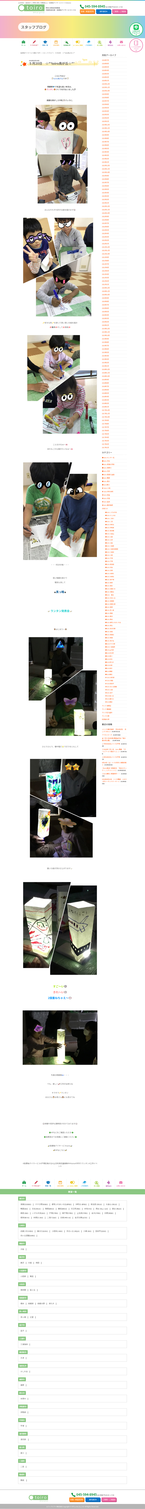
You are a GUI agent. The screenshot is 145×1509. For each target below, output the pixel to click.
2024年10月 (106, 131)
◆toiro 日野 (109, 570)
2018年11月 (106, 373)
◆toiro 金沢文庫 (110, 628)
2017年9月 (105, 420)
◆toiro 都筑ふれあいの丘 (113, 622)
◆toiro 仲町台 (109, 524)
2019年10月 (106, 335)
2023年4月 (105, 193)
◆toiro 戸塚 (109, 561)
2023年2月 (105, 199)
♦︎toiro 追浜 (106, 502)
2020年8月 (105, 301)
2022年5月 (105, 230)
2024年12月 (106, 125)
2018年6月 (105, 390)
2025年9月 (105, 94)
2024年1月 (105, 162)
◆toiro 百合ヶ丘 (110, 598)
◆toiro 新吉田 (109, 564)
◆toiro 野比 (109, 625)
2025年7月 (105, 101)
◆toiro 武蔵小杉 (110, 589)
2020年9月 (105, 298)
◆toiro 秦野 (109, 607)
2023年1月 (105, 203)
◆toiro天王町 (109, 653)
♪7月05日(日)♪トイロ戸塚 (111, 744)
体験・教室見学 (87, 11)
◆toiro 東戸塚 (109, 579)
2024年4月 (105, 152)
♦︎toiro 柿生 (106, 495)
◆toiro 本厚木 (109, 573)
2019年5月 (105, 352)
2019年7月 (105, 345)
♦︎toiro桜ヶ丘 (109, 696)
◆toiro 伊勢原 (109, 527)
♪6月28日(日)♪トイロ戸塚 (111, 757)
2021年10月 (106, 254)
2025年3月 (105, 114)
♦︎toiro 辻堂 (109, 690)
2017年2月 (105, 444)
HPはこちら (60, 1150)
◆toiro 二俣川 (109, 518)
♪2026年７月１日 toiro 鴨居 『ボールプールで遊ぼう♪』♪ (114, 750)
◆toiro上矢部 (109, 650)
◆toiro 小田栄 (109, 552)
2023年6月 (105, 186)
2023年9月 (105, 176)
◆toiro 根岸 (109, 583)
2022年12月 (106, 206)
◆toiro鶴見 (108, 674)
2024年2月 (105, 159)
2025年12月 (106, 84)
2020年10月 (106, 294)
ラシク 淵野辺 (106, 706)
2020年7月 (105, 305)
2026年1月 (105, 80)
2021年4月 (105, 274)
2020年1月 (105, 325)
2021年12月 (106, 247)
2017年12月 (106, 410)
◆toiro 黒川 (106, 481)
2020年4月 (105, 315)
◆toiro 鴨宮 (106, 478)
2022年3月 (105, 237)
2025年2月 (105, 118)
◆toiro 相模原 (109, 601)
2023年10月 (106, 172)
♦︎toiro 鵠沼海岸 (107, 505)
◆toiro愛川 (108, 656)
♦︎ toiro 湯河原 (109, 677)
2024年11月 (106, 128)
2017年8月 (105, 424)
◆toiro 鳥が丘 (109, 641)
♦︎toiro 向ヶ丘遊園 (111, 687)
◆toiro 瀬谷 (109, 595)
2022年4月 (105, 233)
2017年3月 (105, 441)
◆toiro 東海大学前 (108, 464)
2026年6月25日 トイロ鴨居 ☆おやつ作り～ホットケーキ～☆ (114, 780)
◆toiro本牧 (108, 659)
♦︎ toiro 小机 (106, 488)
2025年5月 (105, 108)
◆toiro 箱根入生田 (108, 474)
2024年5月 (105, 148)
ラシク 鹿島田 (106, 709)
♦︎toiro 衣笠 (106, 498)
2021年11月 (106, 250)
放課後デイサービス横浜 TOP (30, 53)
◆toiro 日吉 (109, 567)
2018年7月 (105, 386)
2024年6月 (105, 145)
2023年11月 (106, 169)
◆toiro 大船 (109, 543)
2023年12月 (106, 165)
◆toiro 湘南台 (109, 592)
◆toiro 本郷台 (109, 576)
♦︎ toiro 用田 (109, 680)
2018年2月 (105, 403)
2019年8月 (105, 342)
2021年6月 (105, 267)
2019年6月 (105, 349)
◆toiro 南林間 (109, 531)
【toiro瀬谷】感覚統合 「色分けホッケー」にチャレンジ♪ (114, 769)
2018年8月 (105, 383)
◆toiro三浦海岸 (110, 647)
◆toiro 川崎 (109, 555)
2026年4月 (105, 70)
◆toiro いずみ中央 (111, 512)
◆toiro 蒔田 (109, 613)
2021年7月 (105, 264)
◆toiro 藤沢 (109, 616)
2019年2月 (105, 362)
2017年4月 (105, 437)
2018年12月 (106, 369)
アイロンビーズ (107, 735)
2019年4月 (105, 356)
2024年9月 (105, 135)
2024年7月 (105, 142)
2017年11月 (106, 413)
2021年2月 (105, 281)
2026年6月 (105, 63)
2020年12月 (106, 288)
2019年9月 (105, 339)
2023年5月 (105, 189)
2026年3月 (105, 74)
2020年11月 (106, 291)
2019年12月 (106, 328)
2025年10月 (106, 91)
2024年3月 (105, 155)
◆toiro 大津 (109, 540)
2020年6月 (105, 308)
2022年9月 (105, 216)
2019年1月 (105, 366)
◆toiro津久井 (109, 662)
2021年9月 (105, 257)
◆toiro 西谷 (109, 619)
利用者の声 (105, 719)
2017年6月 (105, 430)
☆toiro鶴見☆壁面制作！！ (111, 774)
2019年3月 (105, 359)
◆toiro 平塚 (109, 558)
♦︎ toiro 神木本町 (107, 491)
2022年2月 (105, 240)
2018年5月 (105, 393)
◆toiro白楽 (108, 665)
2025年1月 (105, 121)
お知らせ (105, 508)
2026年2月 (105, 77)
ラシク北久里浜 (107, 712)
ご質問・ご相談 (119, 11)
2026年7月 (105, 60)
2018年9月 (105, 379)
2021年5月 (105, 271)
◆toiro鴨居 (108, 671)
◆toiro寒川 (106, 485)
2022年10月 (106, 213)
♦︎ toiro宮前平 (109, 683)
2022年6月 (105, 227)
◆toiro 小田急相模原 (111, 549)
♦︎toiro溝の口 (109, 699)
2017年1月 (105, 447)
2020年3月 (105, 318)
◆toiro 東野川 (106, 468)
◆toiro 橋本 (109, 586)
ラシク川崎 (105, 716)
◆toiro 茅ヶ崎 (109, 610)
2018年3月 (105, 400)
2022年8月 (105, 220)
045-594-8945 (95, 6)
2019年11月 (106, 332)
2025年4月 (105, 111)
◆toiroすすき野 (110, 644)
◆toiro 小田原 (109, 546)
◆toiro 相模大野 (110, 604)
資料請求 (103, 11)
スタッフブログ (47, 53)
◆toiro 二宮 (109, 521)
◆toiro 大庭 (109, 537)
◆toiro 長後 (109, 631)
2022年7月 (105, 223)
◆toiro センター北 (108, 457)
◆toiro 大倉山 (109, 534)
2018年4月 (105, 396)
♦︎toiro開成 (108, 702)
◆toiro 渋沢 (106, 471)
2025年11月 (106, 87)
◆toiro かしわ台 (110, 515)
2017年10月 (106, 417)
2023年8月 (105, 179)
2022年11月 (106, 210)
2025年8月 (105, 97)
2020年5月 (105, 311)
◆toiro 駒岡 (109, 638)
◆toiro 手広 (106, 461)
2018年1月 (105, 407)
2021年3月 (105, 277)
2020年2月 (105, 322)
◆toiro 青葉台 (109, 635)
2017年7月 (105, 427)
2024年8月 (105, 138)
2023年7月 (105, 182)
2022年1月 (105, 243)
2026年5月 (105, 67)
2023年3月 (105, 196)
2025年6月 (105, 104)
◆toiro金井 (108, 668)
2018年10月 (106, 376)
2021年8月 (105, 260)
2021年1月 (105, 284)
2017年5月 (105, 434)
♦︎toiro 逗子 (109, 693)
